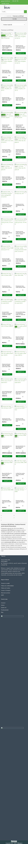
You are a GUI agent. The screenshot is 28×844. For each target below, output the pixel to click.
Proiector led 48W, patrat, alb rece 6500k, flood (6, 502)
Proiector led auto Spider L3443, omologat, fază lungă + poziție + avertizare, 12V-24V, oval (20, 126)
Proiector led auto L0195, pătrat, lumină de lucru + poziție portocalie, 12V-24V (7, 233)
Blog (2, 612)
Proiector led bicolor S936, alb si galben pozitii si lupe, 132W (6, 365)
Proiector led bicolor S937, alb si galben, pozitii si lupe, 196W (20, 365)
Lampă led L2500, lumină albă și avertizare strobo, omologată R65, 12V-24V (7, 205)
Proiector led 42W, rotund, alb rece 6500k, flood (20, 420)
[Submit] (25, 11)
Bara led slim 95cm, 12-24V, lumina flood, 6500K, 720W (7, 474)
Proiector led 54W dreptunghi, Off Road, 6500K (20, 502)
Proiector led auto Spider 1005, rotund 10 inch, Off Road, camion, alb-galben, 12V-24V (20, 47)
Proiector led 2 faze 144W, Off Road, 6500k (6, 337)
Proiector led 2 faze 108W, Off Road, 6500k (6, 287)
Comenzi (3, 602)
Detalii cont (3, 607)
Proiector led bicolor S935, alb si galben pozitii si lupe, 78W (20, 338)
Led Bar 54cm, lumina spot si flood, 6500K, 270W (20, 474)
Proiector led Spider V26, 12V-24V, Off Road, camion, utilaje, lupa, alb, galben (7, 178)
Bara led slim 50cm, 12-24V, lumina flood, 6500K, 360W (7, 447)
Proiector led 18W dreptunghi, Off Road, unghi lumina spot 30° (6, 260)
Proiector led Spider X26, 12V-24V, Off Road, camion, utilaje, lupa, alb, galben (21, 178)
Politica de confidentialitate (7, 585)
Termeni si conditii (5, 583)
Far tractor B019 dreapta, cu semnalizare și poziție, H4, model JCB (7, 313)
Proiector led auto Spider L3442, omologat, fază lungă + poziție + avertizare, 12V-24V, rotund (6, 126)
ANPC (2, 595)
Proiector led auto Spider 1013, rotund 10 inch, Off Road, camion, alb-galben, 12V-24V (20, 71)
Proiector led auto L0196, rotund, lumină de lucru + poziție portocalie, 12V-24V (20, 233)
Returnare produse (5, 592)
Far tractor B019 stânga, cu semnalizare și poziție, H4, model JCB (21, 313)
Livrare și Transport (5, 590)
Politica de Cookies (5, 588)
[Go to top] (25, 842)
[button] (5, 1)
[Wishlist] (12, 34)
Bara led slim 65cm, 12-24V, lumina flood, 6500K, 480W (20, 447)
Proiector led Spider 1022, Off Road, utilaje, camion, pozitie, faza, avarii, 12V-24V (6, 151)
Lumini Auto (8, 16)
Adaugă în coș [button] (7, 53)
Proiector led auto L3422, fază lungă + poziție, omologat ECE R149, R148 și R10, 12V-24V (20, 260)
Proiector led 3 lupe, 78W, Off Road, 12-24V (6, 419)
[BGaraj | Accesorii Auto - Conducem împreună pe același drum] (10, 7)
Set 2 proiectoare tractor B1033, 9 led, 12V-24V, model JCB (21, 392)
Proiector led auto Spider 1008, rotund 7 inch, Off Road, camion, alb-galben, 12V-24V (7, 71)
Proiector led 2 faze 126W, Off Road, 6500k (20, 287)
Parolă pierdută (4, 610)
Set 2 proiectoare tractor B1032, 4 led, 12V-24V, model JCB (7, 392)
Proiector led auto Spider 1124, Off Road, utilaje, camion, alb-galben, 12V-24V (6, 99)
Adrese (2, 605)
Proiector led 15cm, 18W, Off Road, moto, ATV (20, 205)
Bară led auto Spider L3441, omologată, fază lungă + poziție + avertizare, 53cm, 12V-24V (7, 47)
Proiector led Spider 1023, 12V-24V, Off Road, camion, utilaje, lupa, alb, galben (20, 151)
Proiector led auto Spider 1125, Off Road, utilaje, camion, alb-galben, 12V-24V (20, 99)
